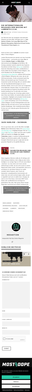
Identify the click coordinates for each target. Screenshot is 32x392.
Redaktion (7, 32)
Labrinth (13, 208)
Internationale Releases (20, 32)
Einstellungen (16, 386)
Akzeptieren (16, 377)
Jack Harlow (23, 205)
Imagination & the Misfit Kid (9, 74)
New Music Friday (8, 211)
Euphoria (16, 203)
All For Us (19, 67)
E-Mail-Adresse (7, 319)
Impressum (27, 389)
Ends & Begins (7, 203)
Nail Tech (10, 132)
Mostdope (22, 208)
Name (3, 310)
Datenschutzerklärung (7, 389)
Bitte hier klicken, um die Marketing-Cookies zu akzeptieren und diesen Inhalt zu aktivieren (16, 115)
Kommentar (6, 279)
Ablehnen (16, 381)
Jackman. (6, 208)
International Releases (10, 205)
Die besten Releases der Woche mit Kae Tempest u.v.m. (20, 152)
